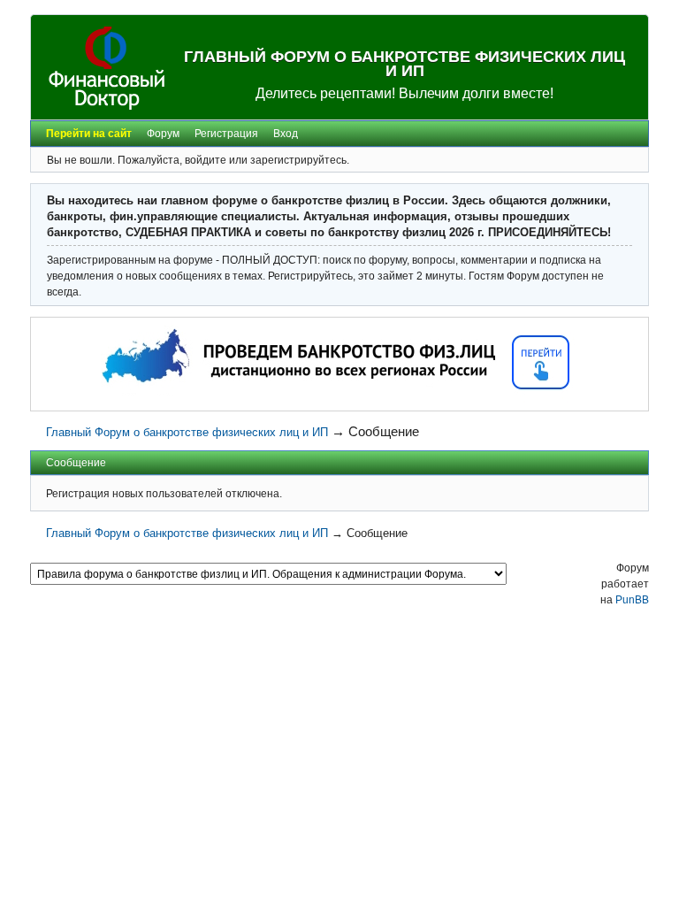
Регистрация (226, 133)
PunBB (632, 600)
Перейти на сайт (89, 133)
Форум (163, 133)
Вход (285, 133)
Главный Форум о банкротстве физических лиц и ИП (404, 64)
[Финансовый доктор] (106, 68)
